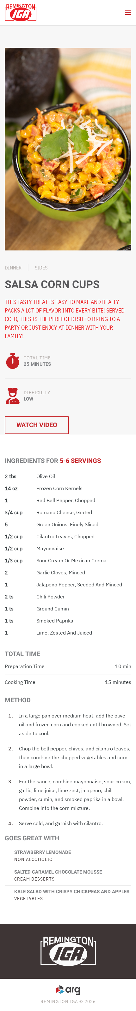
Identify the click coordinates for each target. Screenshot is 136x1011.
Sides (41, 267)
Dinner (13, 267)
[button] (128, 12)
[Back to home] (20, 12)
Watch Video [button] (36, 425)
